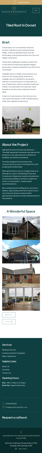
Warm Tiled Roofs (9, 356)
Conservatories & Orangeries (13, 353)
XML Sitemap (23, 446)
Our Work (5, 370)
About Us (5, 366)
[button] (36, 10)
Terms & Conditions (12, 443)
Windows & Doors (9, 350)
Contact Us (6, 373)
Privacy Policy (26, 443)
